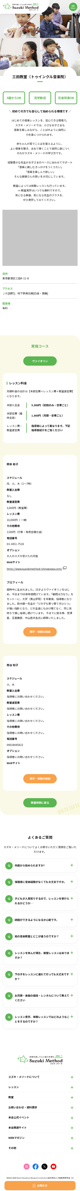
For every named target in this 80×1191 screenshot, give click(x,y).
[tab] (40, 361)
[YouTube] (53, 1167)
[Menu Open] (73, 6)
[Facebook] (36, 1167)
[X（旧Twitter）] (44, 1167)
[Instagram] (27, 1167)
